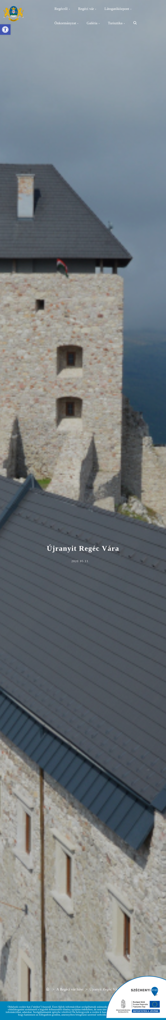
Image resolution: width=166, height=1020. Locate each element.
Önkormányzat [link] (65, 23)
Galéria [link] (92, 23)
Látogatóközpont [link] (116, 9)
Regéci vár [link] (86, 9)
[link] (5, 29)
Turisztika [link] (115, 23)
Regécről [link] (61, 9)
